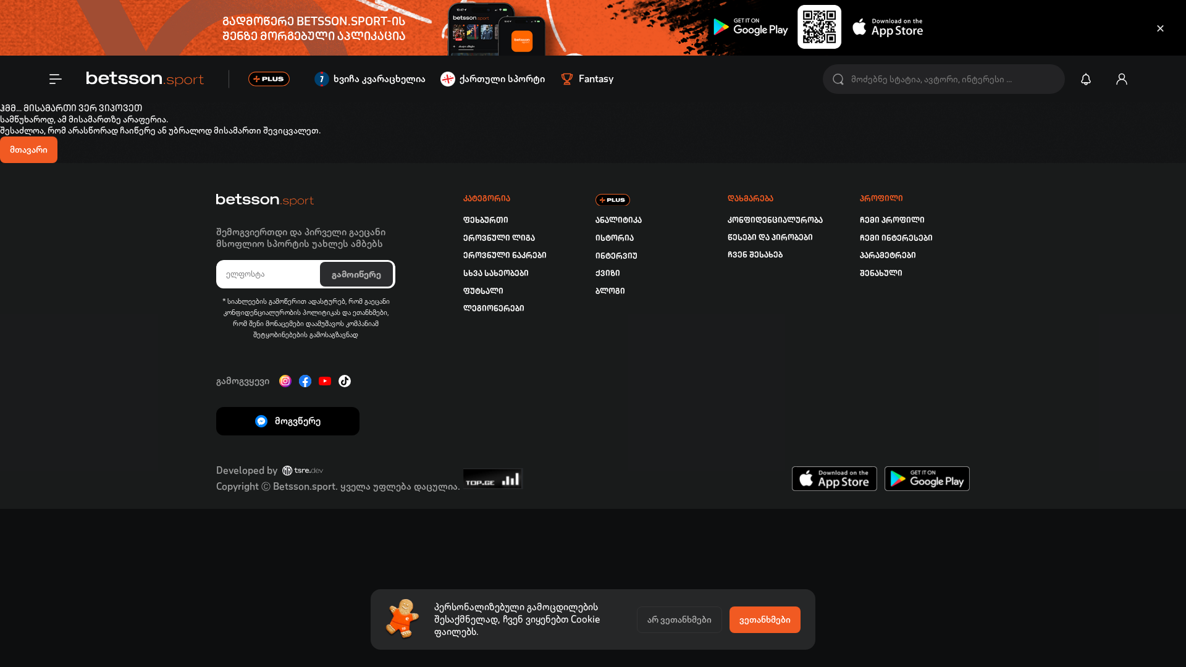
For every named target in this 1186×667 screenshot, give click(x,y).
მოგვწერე (298, 421)
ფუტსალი (483, 291)
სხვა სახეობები (496, 273)
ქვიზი (607, 273)
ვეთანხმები (765, 619)
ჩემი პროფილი (892, 220)
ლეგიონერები (493, 308)
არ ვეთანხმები (679, 619)
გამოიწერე (356, 274)
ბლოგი (610, 291)
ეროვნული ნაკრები (505, 255)
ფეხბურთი (485, 220)
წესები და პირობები (770, 237)
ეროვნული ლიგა (499, 238)
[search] (838, 79)
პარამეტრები (888, 255)
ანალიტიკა (618, 220)
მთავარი (29, 149)
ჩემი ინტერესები (896, 238)
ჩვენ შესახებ (755, 254)
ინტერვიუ (616, 256)
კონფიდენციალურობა (775, 220)
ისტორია (614, 238)
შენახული (881, 273)
